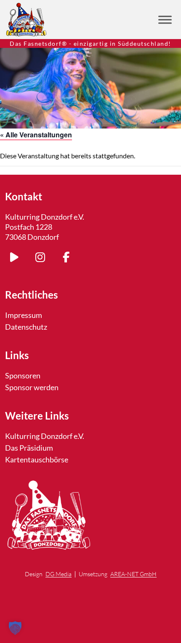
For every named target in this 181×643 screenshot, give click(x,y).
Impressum (23, 315)
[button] (15, 628)
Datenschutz (26, 326)
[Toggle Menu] (165, 20)
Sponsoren (22, 375)
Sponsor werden (32, 387)
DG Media (58, 574)
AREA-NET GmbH (133, 574)
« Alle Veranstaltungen (36, 134)
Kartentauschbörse (36, 459)
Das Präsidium (29, 447)
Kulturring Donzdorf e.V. (44, 436)
